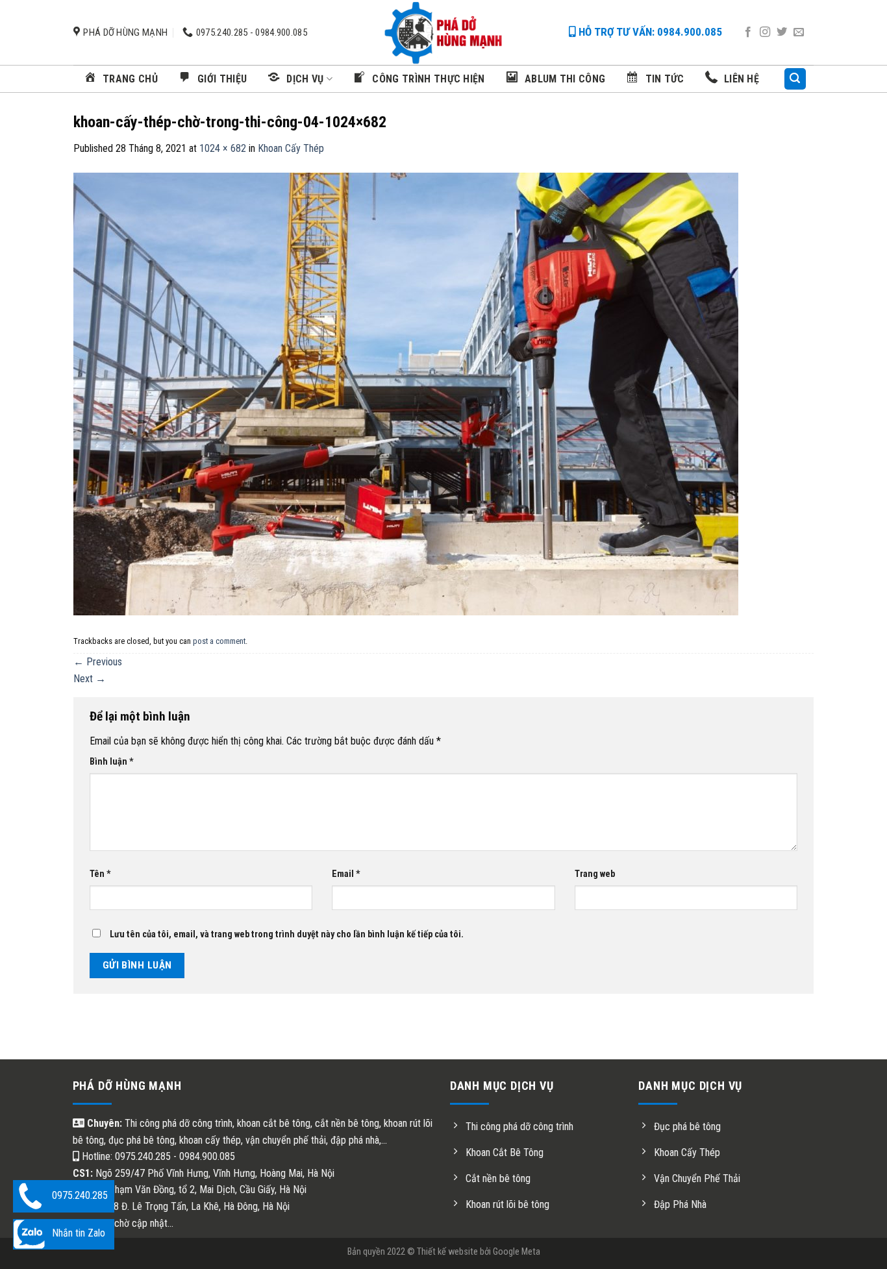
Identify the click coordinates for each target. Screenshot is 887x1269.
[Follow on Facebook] (748, 32)
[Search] (795, 79)
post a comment (219, 641)
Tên (100, 874)
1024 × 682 (222, 148)
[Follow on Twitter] (782, 32)
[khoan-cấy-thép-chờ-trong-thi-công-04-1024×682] (405, 393)
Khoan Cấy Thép (291, 148)
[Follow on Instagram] (765, 32)
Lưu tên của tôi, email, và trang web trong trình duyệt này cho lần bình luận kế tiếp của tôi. (287, 934)
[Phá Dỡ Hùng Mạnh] (443, 32)
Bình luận (112, 761)
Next (89, 678)
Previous (97, 662)
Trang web (595, 874)
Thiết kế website (447, 1251)
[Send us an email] (798, 32)
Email (346, 874)
